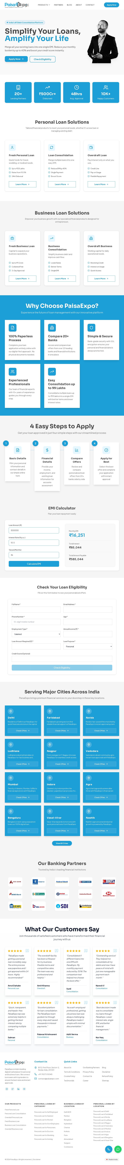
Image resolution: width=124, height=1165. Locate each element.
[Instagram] (7, 1089)
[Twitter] (13, 1089)
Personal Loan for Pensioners (44, 1127)
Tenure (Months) (15, 550)
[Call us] (108, 1149)
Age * (65, 617)
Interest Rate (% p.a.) (17, 537)
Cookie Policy (69, 1076)
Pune (66, 1135)
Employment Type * (19, 629)
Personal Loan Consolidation (15, 1113)
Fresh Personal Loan (12, 1110)
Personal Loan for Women (43, 1120)
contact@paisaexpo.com (48, 1078)
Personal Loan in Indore (101, 1132)
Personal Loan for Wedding (44, 1135)
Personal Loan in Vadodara (103, 1126)
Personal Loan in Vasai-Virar (103, 1140)
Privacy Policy (88, 1072)
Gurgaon (67, 1143)
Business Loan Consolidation (15, 1125)
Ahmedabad (68, 1139)
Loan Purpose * (69, 641)
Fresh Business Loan (12, 1121)
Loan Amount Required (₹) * (22, 641)
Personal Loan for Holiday (43, 1139)
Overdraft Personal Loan (13, 1117)
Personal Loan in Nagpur (102, 1123)
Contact (90, 5)
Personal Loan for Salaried (43, 1116)
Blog (69, 5)
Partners (58, 5)
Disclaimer (106, 1072)
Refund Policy (107, 1076)
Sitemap (105, 1080)
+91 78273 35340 (45, 1074)
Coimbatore (68, 1147)
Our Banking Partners (91, 1067)
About (79, 5)
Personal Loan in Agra (101, 1135)
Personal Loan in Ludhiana (102, 1120)
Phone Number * (18, 617)
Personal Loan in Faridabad (103, 1114)
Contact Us (87, 1076)
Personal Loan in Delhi (101, 1111)
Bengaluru (67, 1120)
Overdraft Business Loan (14, 1129)
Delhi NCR (67, 1112)
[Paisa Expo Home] (17, 5)
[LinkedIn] (18, 1089)
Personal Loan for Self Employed (46, 1112)
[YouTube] (24, 1089)
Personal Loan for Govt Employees (46, 1124)
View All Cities (62, 843)
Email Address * (69, 604)
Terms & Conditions (72, 1072)
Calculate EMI (34, 563)
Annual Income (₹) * (71, 629)
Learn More (21, 184)
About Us (67, 1067)
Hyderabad (68, 1124)
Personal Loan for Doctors (43, 1131)
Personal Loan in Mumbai (102, 1129)
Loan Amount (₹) (15, 525)
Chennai (67, 1127)
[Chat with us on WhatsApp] (118, 1149)
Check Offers (21, 731)
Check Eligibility (42, 59)
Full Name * (16, 604)
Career (85, 1080)
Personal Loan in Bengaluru (103, 1137)
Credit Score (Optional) (21, 654)
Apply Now (111, 5)
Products (43, 5)
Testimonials (69, 1080)
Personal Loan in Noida (101, 1117)
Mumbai (67, 1116)
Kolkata (67, 1131)
